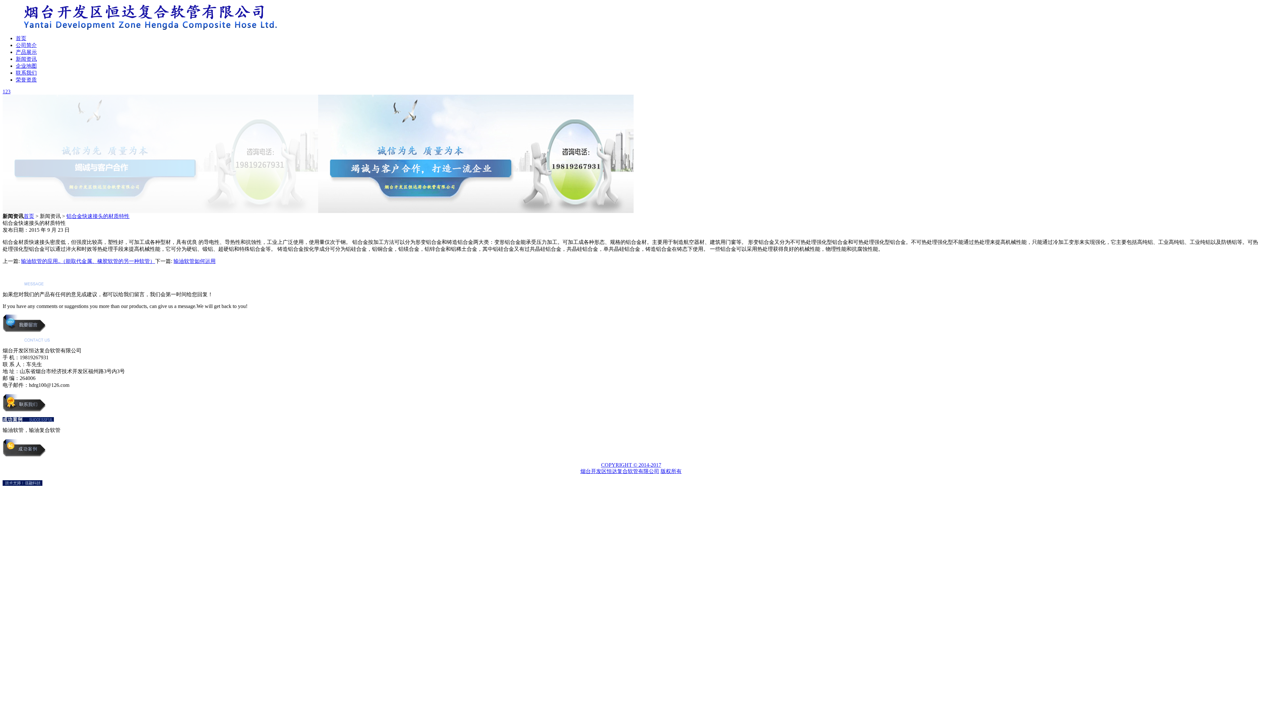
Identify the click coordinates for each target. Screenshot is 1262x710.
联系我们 (26, 73)
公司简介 (26, 45)
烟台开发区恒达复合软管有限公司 (619, 471)
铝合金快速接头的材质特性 (97, 216)
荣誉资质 (26, 80)
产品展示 (26, 52)
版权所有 (671, 471)
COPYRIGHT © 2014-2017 (631, 465)
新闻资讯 (26, 59)
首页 (21, 38)
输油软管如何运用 (195, 261)
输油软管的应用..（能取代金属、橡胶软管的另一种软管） (88, 261)
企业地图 (26, 66)
